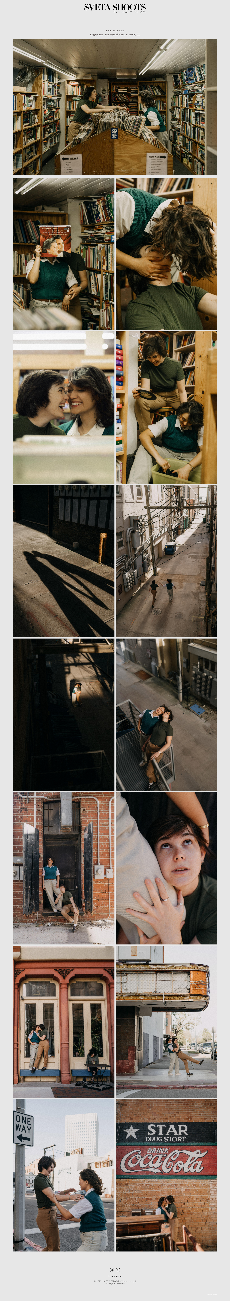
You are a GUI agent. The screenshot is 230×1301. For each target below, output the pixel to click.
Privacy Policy (115, 1276)
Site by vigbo (212, 1294)
